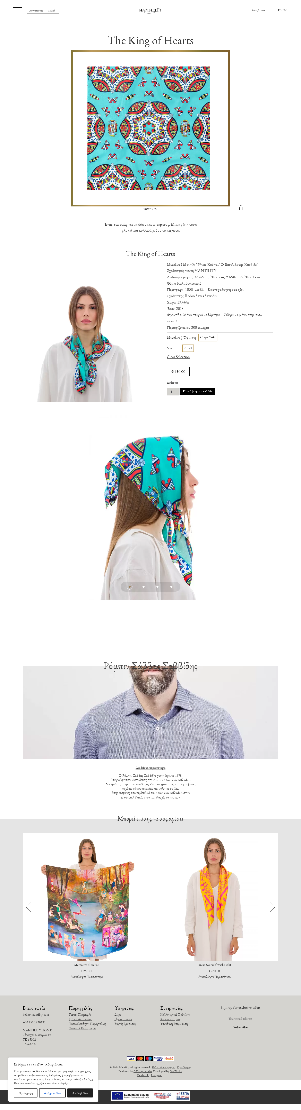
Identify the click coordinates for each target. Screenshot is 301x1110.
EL (279, 10)
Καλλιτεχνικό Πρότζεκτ (175, 1014)
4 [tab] (171, 587)
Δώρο (117, 1014)
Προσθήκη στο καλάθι (197, 391)
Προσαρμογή (26, 1093)
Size (170, 348)
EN (285, 10)
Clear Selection (178, 357)
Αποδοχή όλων (80, 1093)
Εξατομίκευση (123, 1019)
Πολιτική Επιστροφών (82, 1028)
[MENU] (17, 10)
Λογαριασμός (36, 10)
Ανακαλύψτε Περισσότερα (86, 977)
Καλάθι (52, 10)
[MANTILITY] (150, 11)
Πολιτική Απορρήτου (163, 1067)
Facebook (143, 1075)
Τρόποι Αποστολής (80, 1019)
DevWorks (176, 1071)
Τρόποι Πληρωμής (80, 1014)
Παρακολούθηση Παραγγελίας (87, 1024)
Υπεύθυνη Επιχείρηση (174, 1024)
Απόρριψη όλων (52, 1093)
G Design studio (143, 1071)
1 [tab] (129, 587)
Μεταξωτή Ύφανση (181, 337)
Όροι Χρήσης (184, 1067)
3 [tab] (157, 587)
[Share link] (240, 209)
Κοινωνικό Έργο (170, 1019)
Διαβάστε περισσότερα (150, 767)
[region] (53, 1079)
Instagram (156, 1075)
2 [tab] (143, 587)
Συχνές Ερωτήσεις (125, 1024)
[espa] (150, 1097)
